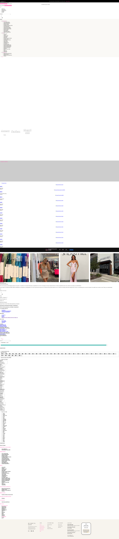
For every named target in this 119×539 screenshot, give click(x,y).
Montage (3, 498)
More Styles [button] (2, 503)
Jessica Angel (4, 474)
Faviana (16, 131)
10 (26, 353)
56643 (1, 218)
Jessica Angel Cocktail (5, 458)
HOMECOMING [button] (3, 451)
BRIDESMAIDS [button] (2, 492)
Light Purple (5, 425)
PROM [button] (1, 465)
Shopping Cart (4, 10)
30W (106, 353)
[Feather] (1, 387)
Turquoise (4, 419)
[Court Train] (2, 392)
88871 (1, 197)
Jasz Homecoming (5, 457)
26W (97, 353)
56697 (1, 202)
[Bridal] (3, 361)
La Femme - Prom (5, 477)
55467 (1, 228)
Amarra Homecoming (5, 454)
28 (59, 353)
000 (3, 353)
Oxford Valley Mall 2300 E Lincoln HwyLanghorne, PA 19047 (3, 325)
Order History (4, 321)
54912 (1, 239)
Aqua (4, 418)
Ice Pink (4, 426)
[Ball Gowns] (2, 365)
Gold (3, 436)
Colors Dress (4, 469)
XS (3, 355)
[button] (4, 21)
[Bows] (2, 383)
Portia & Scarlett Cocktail (6, 460)
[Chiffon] (1, 386)
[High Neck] (2, 395)
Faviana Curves (4, 472)
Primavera (3, 481)
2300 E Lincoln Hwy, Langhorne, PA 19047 (73, 526)
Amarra (6, 130)
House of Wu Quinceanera (6, 488)
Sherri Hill (27, 131)
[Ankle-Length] (2, 390)
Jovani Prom (4, 476)
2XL (20, 355)
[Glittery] (1, 377)
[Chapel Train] (2, 391)
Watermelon (5, 430)
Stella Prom (4, 484)
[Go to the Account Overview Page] (0, 7)
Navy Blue (4, 422)
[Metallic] (1, 378)
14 (33, 353)
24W (93, 353)
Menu (1, 19)
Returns (3, 316)
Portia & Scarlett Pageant (6, 479)
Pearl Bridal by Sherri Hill (6, 449)
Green (4, 416)
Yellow (4, 413)
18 (41, 353)
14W (70, 353)
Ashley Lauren (4, 468)
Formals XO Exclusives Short (6, 456)
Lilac (3, 424)
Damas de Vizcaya (5, 455)
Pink (3, 427)
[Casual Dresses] (3, 362)
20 (44, 353)
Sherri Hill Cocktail (5, 462)
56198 (1, 244)
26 (55, 353)
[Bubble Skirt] (3, 369)
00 (7, 353)
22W (88, 353)
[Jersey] (1, 388)
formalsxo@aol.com (70, 535)
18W (79, 353)
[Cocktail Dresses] (3, 363)
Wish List (3, 8)
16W (75, 353)
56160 (1, 223)
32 (66, 353)
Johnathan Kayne (4, 475)
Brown (4, 437)
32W (110, 353)
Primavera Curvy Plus (5, 482)
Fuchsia (4, 429)
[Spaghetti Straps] (2, 408)
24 (52, 353)
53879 (1, 212)
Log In (3, 12)
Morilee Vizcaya (4, 489)
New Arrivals (42, 528)
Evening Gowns (42, 527)
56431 (1, 186)
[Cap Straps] (2, 406)
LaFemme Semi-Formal (5, 459)
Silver (4, 440)
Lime (3, 417)
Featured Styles (4, 183)
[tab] (59, 447)
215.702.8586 (2, 5)
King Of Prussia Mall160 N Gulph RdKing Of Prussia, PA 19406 (4, 330)
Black (4, 438)
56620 (1, 207)
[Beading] (2, 382)
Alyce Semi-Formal (5, 453)
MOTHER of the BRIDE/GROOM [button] (5, 496)
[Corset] (3, 371)
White (4, 441)
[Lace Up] (2, 375)
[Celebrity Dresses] (3, 370)
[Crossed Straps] (2, 374)
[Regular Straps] (2, 407)
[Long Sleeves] (3, 404)
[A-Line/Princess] (2, 398)
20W (84, 353)
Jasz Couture (4, 473)
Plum (4, 431)
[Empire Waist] (2, 399)
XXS (115, 353)
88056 (1, 191)
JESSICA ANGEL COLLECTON (7, 494)
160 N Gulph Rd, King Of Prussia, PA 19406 (73, 532)
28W (101, 353)
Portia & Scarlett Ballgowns (6, 490)
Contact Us (3, 310)
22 (48, 353)
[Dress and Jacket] (2, 366)
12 (30, 353)
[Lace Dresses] (2, 367)
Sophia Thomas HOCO (5, 463)
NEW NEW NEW (5, 505)
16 (37, 353)
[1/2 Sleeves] (3, 402)
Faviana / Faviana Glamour (6, 471)
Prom (40, 524)
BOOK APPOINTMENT (3, 3)
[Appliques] (2, 381)
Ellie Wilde (3, 470)
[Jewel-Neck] (2, 396)
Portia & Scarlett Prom (5, 480)
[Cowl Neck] (2, 394)
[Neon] (1, 379)
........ (2, 518)
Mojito (4, 414)
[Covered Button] (2, 373)
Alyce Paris (3, 467)
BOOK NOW (68, 1)
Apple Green (5, 415)
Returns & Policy (50, 528)
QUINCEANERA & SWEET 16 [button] (5, 486)
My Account (4, 9)
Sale (40, 531)
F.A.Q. (3, 315)
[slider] (107, 345)
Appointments (49, 524)
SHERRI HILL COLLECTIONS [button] (5, 447)
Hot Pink (4, 428)
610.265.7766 (10, 3)
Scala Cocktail (4, 461)
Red (3, 432)
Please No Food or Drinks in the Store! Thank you (10, 317)
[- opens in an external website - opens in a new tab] (28, 531)
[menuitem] (60, 8)
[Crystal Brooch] (2, 384)
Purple (4, 423)
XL (16, 355)
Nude (4, 435)
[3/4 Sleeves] (3, 403)
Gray (3, 439)
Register (3, 11)
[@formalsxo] (47, 250)
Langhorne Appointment (6, 311)
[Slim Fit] (2, 400)
